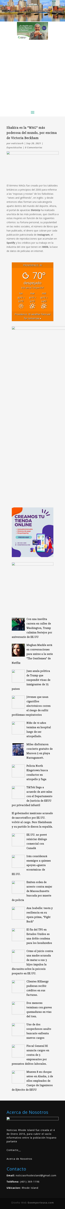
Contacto (12, 1150)
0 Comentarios (33, 147)
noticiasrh (17, 143)
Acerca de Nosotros (19, 1158)
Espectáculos (14, 147)
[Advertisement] (32, 73)
